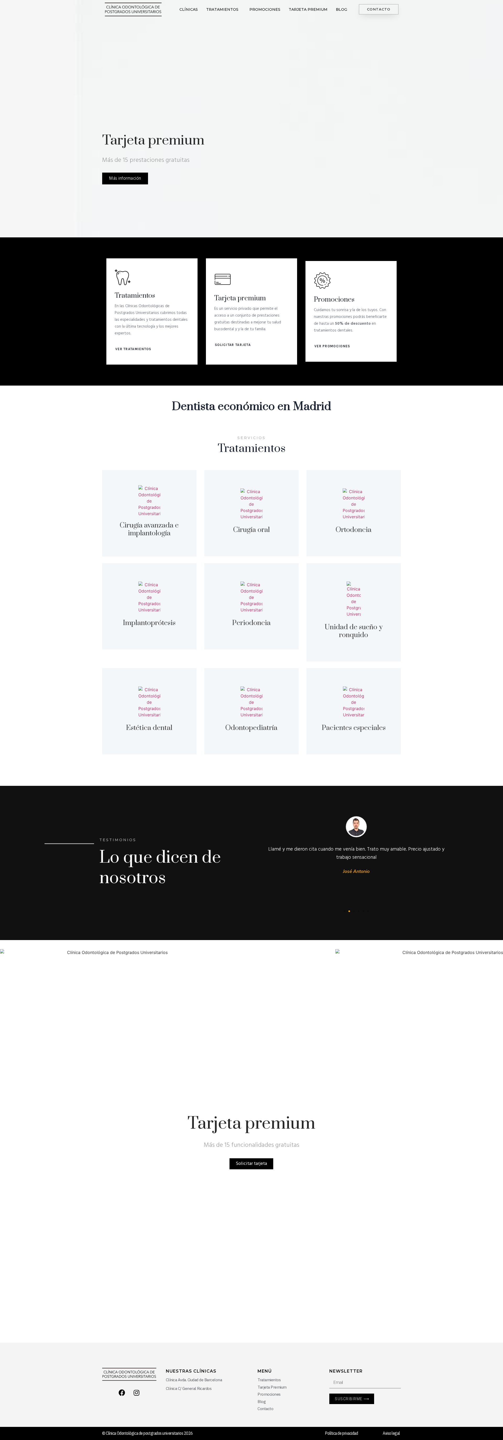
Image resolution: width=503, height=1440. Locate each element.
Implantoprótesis (149, 622)
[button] (378, 9)
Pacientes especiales (354, 727)
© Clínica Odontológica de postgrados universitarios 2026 (147, 1433)
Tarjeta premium (308, 9)
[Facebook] (122, 1392)
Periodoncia (251, 622)
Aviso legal (391, 1433)
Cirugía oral (251, 529)
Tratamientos (222, 9)
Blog (341, 9)
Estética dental (149, 727)
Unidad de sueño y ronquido (353, 631)
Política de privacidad (341, 1433)
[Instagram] (136, 1392)
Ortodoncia (353, 529)
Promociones (264, 9)
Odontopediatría (251, 727)
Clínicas (188, 9)
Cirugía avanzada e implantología (149, 529)
